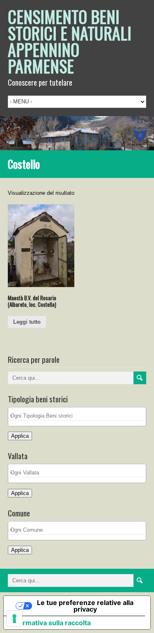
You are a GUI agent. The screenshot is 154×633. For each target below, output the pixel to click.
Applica (20, 436)
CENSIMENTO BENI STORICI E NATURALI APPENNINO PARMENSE (69, 41)
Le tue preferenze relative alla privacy (85, 605)
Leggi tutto (27, 322)
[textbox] (79, 416)
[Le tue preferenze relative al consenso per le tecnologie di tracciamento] (14, 618)
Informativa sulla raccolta (50, 623)
